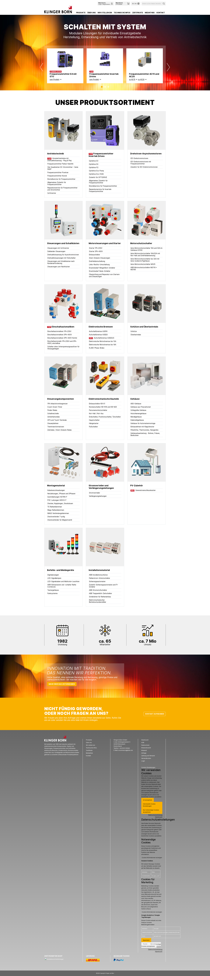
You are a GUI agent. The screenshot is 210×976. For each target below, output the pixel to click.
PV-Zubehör (136, 485)
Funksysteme (52, 593)
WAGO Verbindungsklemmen (58, 513)
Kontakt (161, 13)
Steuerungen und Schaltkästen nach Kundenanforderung (60, 262)
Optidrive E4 (93, 164)
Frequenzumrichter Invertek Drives (101, 154)
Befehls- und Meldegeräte (60, 570)
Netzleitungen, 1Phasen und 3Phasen (61, 494)
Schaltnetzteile (53, 413)
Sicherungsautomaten (97, 581)
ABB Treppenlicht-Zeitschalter (100, 593)
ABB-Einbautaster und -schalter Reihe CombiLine (61, 586)
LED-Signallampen (54, 578)
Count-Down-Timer (54, 407)
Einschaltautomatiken (63, 326)
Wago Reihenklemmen (55, 510)
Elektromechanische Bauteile (104, 399)
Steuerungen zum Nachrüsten (58, 267)
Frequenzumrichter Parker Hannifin (60, 164)
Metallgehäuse (136, 417)
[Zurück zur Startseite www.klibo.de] (58, 10)
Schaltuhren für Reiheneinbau (100, 597)
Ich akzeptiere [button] (147, 800)
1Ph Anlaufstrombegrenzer (57, 404)
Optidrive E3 (93, 161)
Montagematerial (56, 485)
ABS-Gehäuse (135, 404)
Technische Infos (122, 13)
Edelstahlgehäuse (137, 420)
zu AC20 (141, 79)
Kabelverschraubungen (56, 490)
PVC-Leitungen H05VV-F (56, 500)
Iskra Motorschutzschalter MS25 (142, 264)
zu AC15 (132, 79)
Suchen (164, 3)
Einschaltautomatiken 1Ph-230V (59, 331)
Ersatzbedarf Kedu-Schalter (99, 271)
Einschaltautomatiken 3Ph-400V (59, 335)
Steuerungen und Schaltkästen (63, 243)
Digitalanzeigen (53, 575)
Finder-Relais (52, 410)
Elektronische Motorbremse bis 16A (102, 345)
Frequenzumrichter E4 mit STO (63, 75)
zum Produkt (54, 79)
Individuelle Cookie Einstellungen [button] (149, 805)
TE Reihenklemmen (54, 507)
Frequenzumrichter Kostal (57, 176)
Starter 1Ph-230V (95, 248)
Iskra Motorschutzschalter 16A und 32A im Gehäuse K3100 (146, 249)
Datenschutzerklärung (155, 815)
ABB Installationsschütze (98, 575)
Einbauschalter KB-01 (97, 404)
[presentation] (41, 67)
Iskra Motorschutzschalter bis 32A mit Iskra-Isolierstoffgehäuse (144, 260)
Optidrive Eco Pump (96, 171)
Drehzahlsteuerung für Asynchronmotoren (63, 255)
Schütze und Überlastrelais (144, 326)
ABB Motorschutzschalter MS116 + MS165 (143, 268)
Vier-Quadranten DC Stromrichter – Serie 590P (62, 168)
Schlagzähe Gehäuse (138, 410)
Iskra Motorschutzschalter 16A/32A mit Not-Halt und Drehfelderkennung (145, 254)
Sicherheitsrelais (53, 417)
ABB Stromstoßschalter (98, 590)
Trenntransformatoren (55, 427)
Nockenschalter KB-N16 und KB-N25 (103, 407)
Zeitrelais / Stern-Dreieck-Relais (59, 430)
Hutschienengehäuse (138, 413)
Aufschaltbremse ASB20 (98, 335)
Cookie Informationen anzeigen (152, 857)
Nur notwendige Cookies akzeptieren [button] (151, 811)
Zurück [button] (145, 944)
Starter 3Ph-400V (96, 251)
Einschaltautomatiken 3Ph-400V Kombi (62, 338)
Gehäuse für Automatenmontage (142, 423)
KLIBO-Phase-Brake (96, 348)
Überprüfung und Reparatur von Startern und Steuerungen (104, 275)
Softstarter (51, 193)
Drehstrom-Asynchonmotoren (146, 153)
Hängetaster (93, 423)
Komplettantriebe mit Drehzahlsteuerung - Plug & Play (59, 159)
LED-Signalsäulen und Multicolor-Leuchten (63, 581)
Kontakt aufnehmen (154, 714)
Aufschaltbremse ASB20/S (101, 338)
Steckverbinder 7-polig (56, 517)
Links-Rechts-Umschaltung (99, 264)
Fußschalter (93, 427)
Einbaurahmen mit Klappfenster (142, 427)
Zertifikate (137, 13)
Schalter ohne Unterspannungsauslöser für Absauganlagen (63, 348)
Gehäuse (135, 399)
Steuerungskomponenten (60, 399)
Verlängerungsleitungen (98, 496)
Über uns (91, 13)
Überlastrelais (135, 335)
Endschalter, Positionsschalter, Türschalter (105, 417)
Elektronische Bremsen (101, 326)
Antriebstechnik (55, 153)
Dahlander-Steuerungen (56, 251)
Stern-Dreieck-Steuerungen (99, 258)
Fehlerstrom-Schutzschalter (99, 578)
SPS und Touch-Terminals (57, 420)
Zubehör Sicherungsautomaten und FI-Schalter (103, 586)
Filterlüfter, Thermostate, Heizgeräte (144, 430)
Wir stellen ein (105, 13)
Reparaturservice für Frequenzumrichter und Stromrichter (62, 189)
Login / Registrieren (104, 3)
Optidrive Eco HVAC (96, 174)
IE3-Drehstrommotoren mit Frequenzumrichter (140, 163)
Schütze (133, 331)
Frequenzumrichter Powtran (57, 172)
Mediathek (150, 13)
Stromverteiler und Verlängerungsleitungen (101, 486)
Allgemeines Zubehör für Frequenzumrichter (56, 183)
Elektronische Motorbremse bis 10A (102, 341)
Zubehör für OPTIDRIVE (98, 177)
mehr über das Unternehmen (62, 684)
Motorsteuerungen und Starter (105, 243)
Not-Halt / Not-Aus (96, 413)
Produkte (80, 13)
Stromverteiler (94, 493)
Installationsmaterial (99, 570)
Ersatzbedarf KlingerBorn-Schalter (102, 268)
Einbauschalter (94, 255)
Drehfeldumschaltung (97, 261)
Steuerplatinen (52, 423)
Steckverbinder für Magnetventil (59, 520)
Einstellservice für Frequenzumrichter (61, 179)
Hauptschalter (94, 420)
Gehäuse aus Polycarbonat (140, 407)
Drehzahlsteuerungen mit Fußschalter (61, 258)
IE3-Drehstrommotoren (139, 158)
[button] (102, 87)
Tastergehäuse (53, 590)
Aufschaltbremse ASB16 (98, 331)
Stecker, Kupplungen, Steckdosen (60, 503)
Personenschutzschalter (98, 410)
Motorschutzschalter (141, 243)
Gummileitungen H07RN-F (57, 497)
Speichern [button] (146, 940)
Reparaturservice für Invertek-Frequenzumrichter (100, 190)
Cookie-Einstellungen (148, 767)
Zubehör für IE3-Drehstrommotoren (144, 167)
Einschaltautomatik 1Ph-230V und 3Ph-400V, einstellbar (62, 342)
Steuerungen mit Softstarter (58, 248)
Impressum (158, 817)
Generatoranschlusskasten (143, 490)
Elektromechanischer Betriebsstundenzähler (97, 601)
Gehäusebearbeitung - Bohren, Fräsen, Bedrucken (145, 434)
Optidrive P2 (93, 167)
